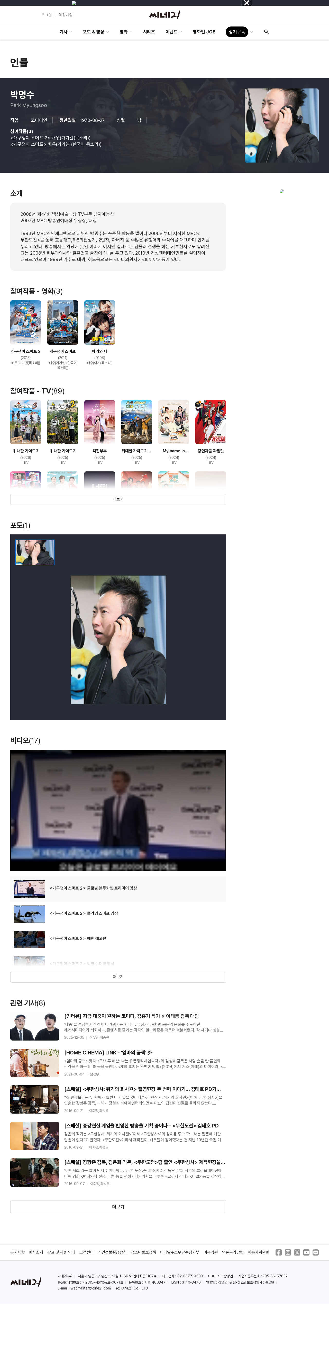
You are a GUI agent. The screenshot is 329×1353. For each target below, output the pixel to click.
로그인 (46, 15)
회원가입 (65, 15)
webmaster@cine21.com (91, 1288)
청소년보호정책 (143, 1252)
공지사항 (17, 1252)
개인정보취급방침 (112, 1252)
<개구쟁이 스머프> (28, 144)
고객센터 (86, 1252)
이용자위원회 (258, 1252)
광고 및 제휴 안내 (61, 1252)
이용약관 (211, 1252)
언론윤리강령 (233, 1252)
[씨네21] (164, 15)
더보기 (118, 499)
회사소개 (36, 1252)
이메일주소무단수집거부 (180, 1252)
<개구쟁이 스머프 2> (30, 137)
